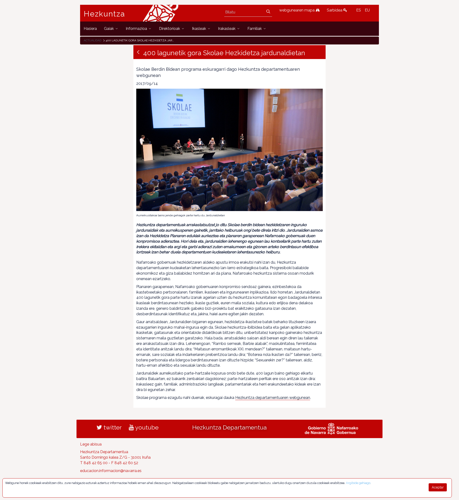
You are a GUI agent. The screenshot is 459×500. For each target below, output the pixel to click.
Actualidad (92, 40)
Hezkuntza (104, 14)
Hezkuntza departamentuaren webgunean (272, 397)
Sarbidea (335, 10)
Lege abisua (91, 444)
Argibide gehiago (358, 483)
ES (358, 10)
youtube (146, 427)
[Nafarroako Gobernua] (331, 427)
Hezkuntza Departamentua (229, 427)
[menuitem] (90, 29)
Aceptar (438, 487)
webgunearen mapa (297, 10)
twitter (112, 427)
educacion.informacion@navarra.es (111, 470)
